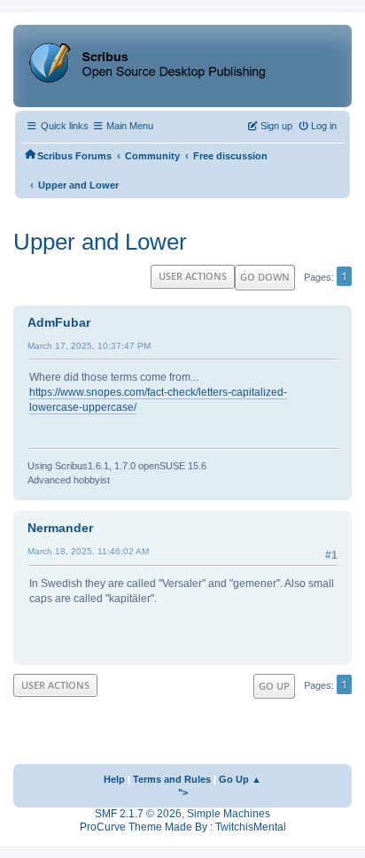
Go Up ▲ (240, 779)
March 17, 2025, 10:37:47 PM (89, 346)
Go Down (265, 276)
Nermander (60, 528)
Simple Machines (228, 814)
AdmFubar (58, 322)
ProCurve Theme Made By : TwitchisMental (183, 827)
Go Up (274, 685)
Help (114, 779)
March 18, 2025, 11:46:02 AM (88, 551)
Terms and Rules (172, 779)
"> (183, 792)
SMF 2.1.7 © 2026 (138, 814)
